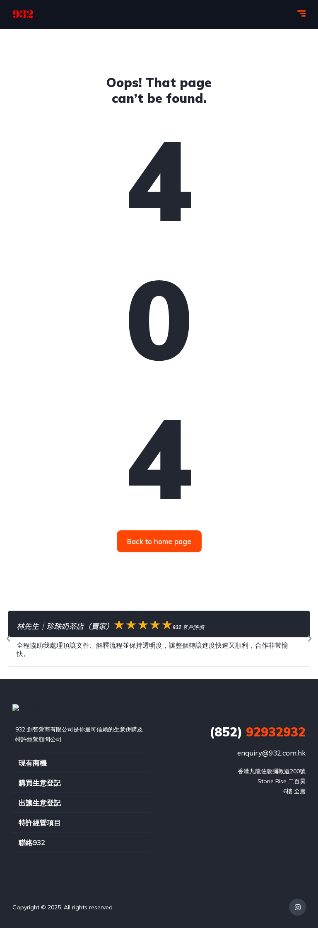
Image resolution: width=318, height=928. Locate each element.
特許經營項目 (40, 822)
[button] (8, 638)
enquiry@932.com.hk (271, 752)
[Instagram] (297, 907)
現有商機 (33, 762)
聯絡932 (32, 842)
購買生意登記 (40, 782)
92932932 (258, 732)
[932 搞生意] (23, 14)
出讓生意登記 (40, 802)
